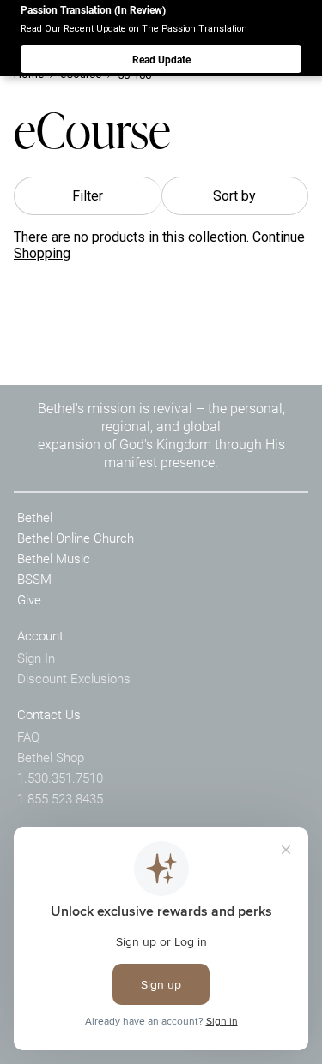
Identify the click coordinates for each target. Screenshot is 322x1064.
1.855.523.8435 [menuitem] (60, 798)
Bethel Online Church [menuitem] (75, 537)
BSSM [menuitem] (34, 578)
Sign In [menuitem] (36, 657)
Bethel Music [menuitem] (53, 558)
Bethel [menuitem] (34, 517)
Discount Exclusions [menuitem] (74, 678)
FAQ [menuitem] (28, 736)
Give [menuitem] (29, 599)
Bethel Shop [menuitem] (50, 757)
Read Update (161, 59)
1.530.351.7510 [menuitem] (60, 777)
